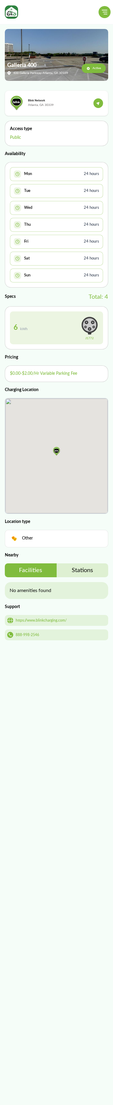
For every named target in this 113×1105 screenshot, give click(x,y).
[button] (56, 451)
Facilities (30, 570)
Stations (82, 570)
